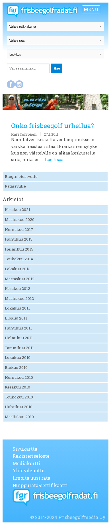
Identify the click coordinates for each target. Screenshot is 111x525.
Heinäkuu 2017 (19, 229)
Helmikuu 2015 (19, 249)
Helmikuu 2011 (19, 337)
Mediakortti (26, 463)
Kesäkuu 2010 (17, 387)
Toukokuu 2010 (19, 397)
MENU (91, 9)
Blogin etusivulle (21, 176)
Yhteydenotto (28, 470)
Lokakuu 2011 (17, 308)
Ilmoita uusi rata (31, 478)
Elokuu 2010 (16, 367)
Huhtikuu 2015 (18, 239)
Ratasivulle (15, 186)
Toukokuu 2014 (19, 258)
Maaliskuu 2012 (19, 298)
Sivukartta (25, 449)
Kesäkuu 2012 (17, 288)
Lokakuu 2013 (17, 268)
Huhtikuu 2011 (18, 328)
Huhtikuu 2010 (18, 406)
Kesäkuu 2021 (17, 209)
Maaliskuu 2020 (19, 219)
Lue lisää (54, 159)
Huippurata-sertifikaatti (40, 485)
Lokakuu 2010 (17, 357)
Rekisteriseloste (31, 456)
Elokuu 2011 (16, 318)
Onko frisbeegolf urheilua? (52, 125)
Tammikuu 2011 (19, 347)
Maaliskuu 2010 (19, 416)
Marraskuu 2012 (19, 278)
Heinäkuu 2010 (19, 377)
